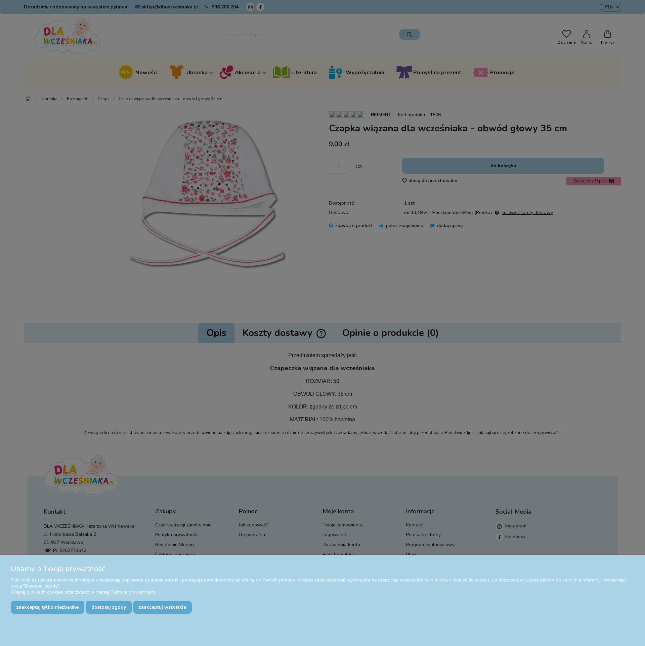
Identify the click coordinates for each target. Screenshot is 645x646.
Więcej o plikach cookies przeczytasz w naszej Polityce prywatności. (83, 592)
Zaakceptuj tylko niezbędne (47, 607)
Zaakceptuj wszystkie (162, 607)
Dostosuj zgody (108, 607)
